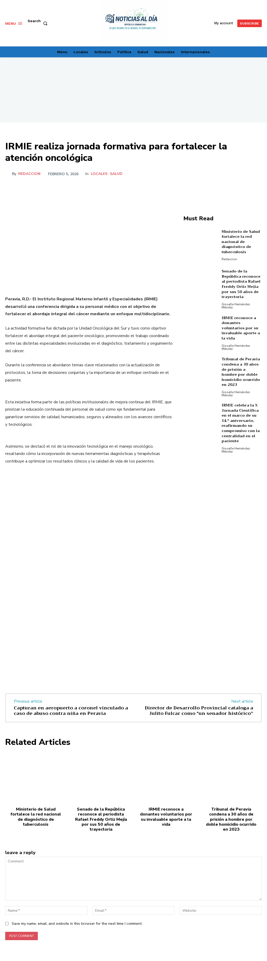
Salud (116, 174)
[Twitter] (220, 174)
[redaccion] (8, 174)
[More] (256, 174)
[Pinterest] (232, 174)
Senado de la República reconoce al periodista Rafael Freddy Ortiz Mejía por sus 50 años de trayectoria (241, 284)
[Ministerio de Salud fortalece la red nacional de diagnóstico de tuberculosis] (201, 245)
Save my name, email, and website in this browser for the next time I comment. (77, 923)
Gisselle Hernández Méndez (236, 305)
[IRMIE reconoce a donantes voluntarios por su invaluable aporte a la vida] (201, 332)
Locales (99, 174)
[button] (39, 23)
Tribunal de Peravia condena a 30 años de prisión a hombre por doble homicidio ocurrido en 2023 (241, 372)
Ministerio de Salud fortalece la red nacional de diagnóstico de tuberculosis (241, 241)
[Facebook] (208, 174)
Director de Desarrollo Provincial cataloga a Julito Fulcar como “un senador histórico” (199, 711)
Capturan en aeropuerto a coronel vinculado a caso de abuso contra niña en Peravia (71, 711)
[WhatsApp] (244, 174)
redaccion (29, 174)
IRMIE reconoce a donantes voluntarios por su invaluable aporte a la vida (241, 328)
